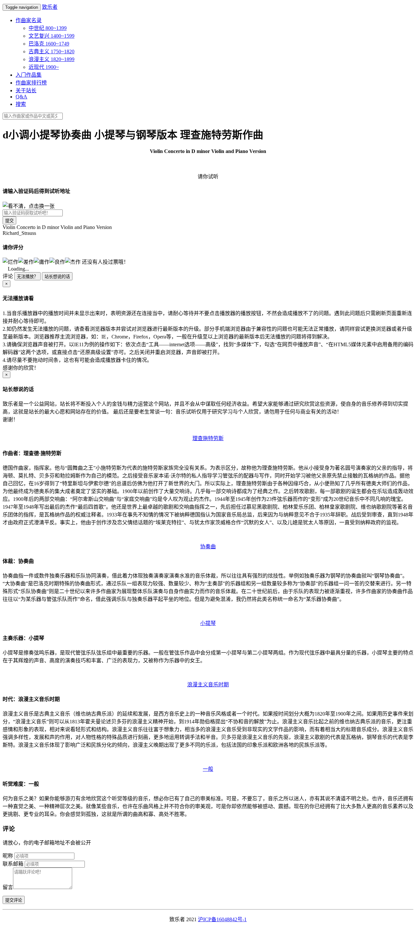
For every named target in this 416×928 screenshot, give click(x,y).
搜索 (21, 104)
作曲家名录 (29, 20)
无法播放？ (27, 276)
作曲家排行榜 (31, 82)
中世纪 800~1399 (48, 28)
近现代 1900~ (44, 67)
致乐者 (50, 7)
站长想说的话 (57, 276)
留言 (8, 887)
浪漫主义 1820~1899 (51, 59)
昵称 (8, 855)
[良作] (57, 261)
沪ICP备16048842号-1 (222, 919)
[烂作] (10, 261)
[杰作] (73, 261)
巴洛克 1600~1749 (49, 43)
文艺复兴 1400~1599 (51, 36)
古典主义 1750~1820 (51, 51)
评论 (8, 276)
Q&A (21, 96)
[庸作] (41, 261)
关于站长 (26, 90)
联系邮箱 (13, 864)
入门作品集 (29, 75)
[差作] (26, 261)
